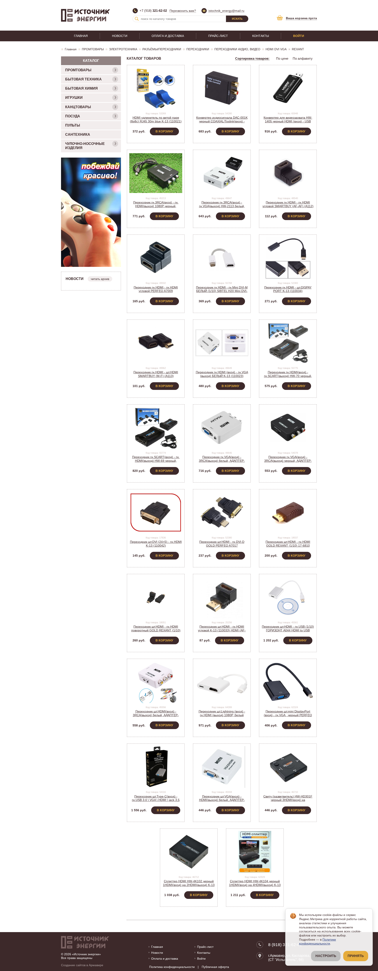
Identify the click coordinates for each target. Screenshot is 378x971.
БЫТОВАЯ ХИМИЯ (81, 88)
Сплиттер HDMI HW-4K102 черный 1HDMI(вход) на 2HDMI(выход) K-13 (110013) (189, 884)
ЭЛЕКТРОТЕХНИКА (123, 49)
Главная (81, 36)
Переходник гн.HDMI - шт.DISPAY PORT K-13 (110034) (288, 289)
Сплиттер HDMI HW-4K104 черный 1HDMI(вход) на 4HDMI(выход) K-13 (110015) (255, 884)
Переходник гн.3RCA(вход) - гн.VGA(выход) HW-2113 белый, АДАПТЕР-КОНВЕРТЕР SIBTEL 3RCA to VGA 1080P (222, 208)
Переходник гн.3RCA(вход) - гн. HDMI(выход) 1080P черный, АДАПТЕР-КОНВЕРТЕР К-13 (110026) (155, 208)
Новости (119, 36)
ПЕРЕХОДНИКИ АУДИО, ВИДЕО (237, 49)
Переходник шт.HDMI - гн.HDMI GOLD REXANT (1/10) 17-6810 (288, 543)
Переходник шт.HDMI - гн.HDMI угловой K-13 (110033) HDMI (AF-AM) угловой (222, 630)
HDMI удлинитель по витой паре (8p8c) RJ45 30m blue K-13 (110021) (156, 119)
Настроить (325, 956)
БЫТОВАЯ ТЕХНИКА (83, 79)
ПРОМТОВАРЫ (93, 49)
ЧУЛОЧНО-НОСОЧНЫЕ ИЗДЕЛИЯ (85, 146)
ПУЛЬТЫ (72, 125)
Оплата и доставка (168, 36)
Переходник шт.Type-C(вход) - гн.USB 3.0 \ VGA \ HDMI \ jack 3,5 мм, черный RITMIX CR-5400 (156, 800)
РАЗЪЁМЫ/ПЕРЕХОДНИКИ (161, 49)
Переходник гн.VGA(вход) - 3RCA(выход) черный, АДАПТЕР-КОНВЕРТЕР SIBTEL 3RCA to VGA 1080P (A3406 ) (288, 462)
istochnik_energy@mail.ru (226, 10)
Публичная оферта (215, 967)
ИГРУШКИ (74, 97)
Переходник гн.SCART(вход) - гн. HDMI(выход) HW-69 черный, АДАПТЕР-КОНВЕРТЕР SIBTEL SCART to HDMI (156, 462)
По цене (282, 58)
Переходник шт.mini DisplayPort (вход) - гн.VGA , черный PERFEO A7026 (288, 715)
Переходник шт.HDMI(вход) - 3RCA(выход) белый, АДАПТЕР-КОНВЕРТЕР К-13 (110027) (156, 715)
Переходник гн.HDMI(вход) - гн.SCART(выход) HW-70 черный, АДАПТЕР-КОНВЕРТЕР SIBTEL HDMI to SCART (287, 377)
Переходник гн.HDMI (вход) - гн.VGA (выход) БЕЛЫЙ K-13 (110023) (222, 374)
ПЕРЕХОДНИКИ (197, 49)
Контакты (260, 36)
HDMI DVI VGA (276, 49)
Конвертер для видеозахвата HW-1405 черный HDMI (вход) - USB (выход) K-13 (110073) (288, 121)
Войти (298, 36)
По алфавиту (303, 58)
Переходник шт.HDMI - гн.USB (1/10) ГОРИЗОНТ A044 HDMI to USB (288, 628)
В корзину (164, 131)
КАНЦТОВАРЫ (78, 107)
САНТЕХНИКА (77, 134)
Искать (237, 18)
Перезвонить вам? (183, 10)
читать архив (100, 279)
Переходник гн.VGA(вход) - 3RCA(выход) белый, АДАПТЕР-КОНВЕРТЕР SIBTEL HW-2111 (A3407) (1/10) (222, 462)
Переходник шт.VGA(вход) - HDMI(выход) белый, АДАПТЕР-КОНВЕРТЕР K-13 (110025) (222, 800)
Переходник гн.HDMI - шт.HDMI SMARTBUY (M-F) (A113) (155, 374)
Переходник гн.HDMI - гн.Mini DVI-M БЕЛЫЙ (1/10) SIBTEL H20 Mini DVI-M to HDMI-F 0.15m (222, 291)
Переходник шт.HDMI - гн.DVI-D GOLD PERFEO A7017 (221, 543)
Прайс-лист (218, 36)
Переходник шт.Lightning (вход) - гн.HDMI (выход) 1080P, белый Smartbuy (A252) (222, 715)
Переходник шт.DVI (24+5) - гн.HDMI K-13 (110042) (156, 543)
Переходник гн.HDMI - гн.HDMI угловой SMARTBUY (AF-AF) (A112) (287, 204)
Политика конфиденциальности (172, 967)
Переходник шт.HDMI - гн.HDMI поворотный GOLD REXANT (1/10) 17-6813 (155, 630)
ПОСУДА (72, 116)
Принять (356, 956)
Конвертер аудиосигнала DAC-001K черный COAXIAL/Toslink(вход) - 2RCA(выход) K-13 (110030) (222, 121)
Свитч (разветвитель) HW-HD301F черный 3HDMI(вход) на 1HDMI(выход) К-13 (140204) (287, 800)
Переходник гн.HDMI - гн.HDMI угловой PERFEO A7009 (156, 289)
